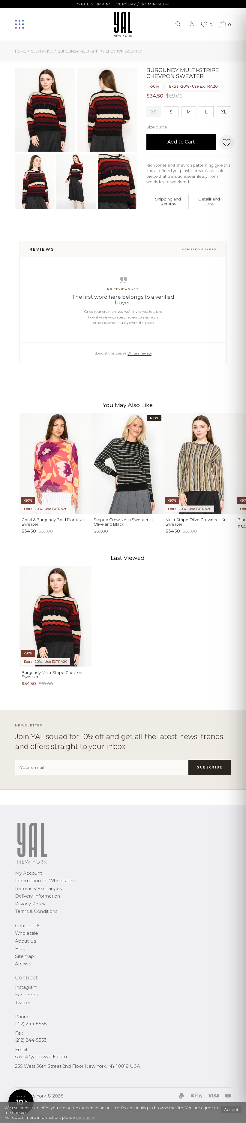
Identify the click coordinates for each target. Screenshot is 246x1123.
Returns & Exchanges (38, 888)
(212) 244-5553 (30, 1040)
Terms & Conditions (36, 911)
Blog (20, 948)
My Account (28, 873)
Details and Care (209, 201)
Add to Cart (181, 142)
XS (153, 112)
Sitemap (24, 956)
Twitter (22, 1002)
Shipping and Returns (168, 201)
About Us (25, 941)
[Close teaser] (11, 1115)
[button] (21, 1102)
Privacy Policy (30, 904)
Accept (231, 1109)
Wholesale (26, 933)
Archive (23, 964)
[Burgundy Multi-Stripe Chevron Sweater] (45, 110)
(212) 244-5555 (31, 1023)
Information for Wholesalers (45, 880)
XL (223, 112)
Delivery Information (37, 896)
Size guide (156, 127)
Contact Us (27, 925)
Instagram (26, 987)
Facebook (26, 995)
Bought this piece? (123, 353)
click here (85, 1117)
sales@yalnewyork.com (41, 1056)
